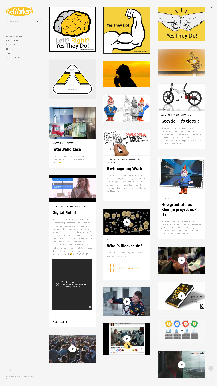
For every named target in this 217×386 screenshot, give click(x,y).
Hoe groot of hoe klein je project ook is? (179, 209)
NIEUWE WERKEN (128, 159)
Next (210, 380)
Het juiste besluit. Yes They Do (127, 71)
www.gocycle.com (173, 144)
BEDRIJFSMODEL (60, 64)
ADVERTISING (12, 44)
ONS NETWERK (13, 58)
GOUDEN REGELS (14, 36)
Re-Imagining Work (124, 168)
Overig (62, 11)
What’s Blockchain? (124, 246)
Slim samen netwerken (67, 16)
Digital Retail (64, 212)
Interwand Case (66, 149)
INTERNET (10, 49)
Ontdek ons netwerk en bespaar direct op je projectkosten (68, 73)
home (55, 11)
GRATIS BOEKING (80, 254)
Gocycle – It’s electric (180, 121)
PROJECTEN (11, 53)
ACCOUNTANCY (13, 40)
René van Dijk (58, 46)
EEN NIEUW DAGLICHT (171, 53)
